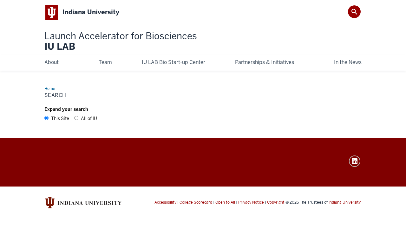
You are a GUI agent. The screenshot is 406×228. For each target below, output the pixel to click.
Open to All (225, 202)
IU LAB (120, 41)
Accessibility (165, 202)
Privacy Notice (251, 202)
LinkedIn (354, 161)
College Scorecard (196, 202)
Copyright (276, 202)
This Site (60, 118)
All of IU (89, 118)
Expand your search (66, 109)
